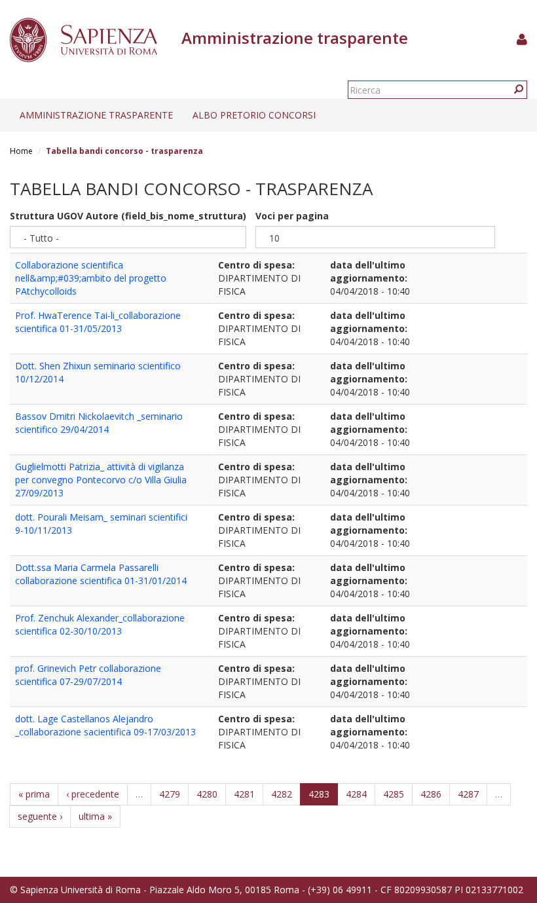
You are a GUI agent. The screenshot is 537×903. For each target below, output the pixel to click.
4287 (468, 794)
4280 (206, 794)
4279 (169, 794)
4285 (393, 794)
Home (21, 151)
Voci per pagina (292, 216)
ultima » (95, 816)
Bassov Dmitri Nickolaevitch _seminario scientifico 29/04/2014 (99, 422)
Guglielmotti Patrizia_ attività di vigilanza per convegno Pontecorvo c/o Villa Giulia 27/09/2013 (101, 479)
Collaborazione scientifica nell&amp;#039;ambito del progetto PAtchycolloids (90, 278)
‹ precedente (92, 794)
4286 (430, 794)
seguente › (40, 816)
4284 (356, 794)
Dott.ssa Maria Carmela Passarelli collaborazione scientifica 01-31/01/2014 (101, 574)
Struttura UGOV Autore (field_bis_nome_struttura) (128, 216)
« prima (34, 794)
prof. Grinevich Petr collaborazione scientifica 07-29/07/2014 (88, 675)
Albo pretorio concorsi (254, 115)
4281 (244, 794)
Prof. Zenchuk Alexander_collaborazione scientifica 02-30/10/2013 (100, 624)
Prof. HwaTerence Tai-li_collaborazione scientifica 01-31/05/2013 (98, 322)
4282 (281, 794)
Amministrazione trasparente (96, 115)
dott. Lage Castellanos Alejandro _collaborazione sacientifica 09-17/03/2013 (105, 725)
